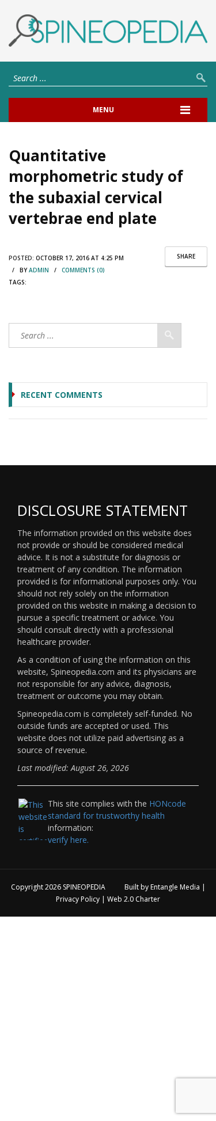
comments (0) (83, 270)
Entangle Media (175, 887)
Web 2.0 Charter (133, 899)
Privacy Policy (78, 899)
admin (39, 270)
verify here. (68, 839)
